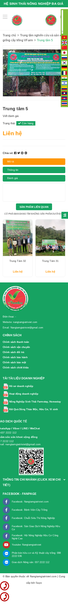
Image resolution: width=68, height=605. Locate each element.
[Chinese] (64, 47)
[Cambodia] (64, 98)
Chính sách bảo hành (15, 357)
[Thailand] (64, 103)
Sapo (39, 582)
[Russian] (64, 57)
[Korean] (64, 62)
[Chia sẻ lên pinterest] (22, 153)
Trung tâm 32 (17, 260)
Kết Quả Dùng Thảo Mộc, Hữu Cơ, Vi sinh (33, 409)
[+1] (25, 153)
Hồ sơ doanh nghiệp (21, 386)
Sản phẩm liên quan (34, 206)
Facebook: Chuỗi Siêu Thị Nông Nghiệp (33, 518)
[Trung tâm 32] (17, 237)
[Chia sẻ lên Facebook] (15, 153)
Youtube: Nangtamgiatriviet (26, 544)
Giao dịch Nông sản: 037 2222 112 (30, 562)
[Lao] (64, 93)
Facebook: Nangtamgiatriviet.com (30, 501)
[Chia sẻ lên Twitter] (19, 153)
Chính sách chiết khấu (16, 367)
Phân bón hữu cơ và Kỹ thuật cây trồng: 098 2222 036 (36, 554)
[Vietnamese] (64, 37)
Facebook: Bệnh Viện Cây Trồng (29, 509)
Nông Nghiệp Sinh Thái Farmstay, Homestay (35, 401)
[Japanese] (64, 52)
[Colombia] (64, 87)
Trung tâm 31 (50, 260)
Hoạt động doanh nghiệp (23, 394)
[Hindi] (64, 77)
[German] (64, 67)
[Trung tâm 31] (50, 237)
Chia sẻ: (8, 153)
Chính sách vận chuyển (16, 347)
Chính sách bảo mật (14, 362)
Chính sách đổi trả (13, 352)
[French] (64, 72)
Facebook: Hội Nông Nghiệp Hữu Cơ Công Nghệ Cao (35, 537)
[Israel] (64, 82)
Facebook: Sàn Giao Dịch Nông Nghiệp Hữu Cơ (36, 528)
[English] (64, 42)
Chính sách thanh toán (16, 342)
